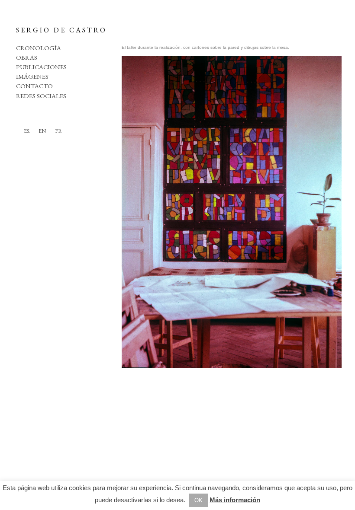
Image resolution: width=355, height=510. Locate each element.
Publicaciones (41, 67)
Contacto (34, 86)
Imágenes (32, 76)
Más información (235, 500)
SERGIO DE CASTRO (61, 30)
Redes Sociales (41, 96)
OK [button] (198, 500)
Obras (26, 57)
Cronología (38, 48)
